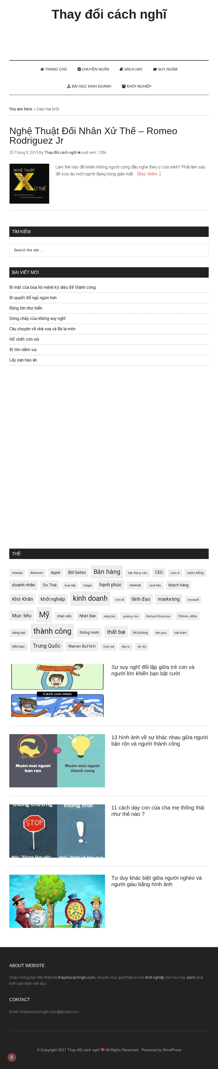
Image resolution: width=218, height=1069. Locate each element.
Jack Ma (155, 585)
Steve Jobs (187, 616)
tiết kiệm (180, 633)
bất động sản (137, 573)
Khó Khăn (22, 599)
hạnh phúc (110, 584)
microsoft (193, 600)
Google (87, 585)
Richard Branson (158, 616)
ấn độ (142, 646)
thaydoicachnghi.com (76, 977)
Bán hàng (107, 571)
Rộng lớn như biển (25, 308)
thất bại (116, 631)
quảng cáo (131, 616)
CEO (159, 572)
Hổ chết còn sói (24, 339)
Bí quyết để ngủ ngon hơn (33, 297)
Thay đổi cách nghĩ (109, 14)
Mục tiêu (21, 615)
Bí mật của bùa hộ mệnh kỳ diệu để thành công (52, 287)
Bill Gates (77, 572)
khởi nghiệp (53, 599)
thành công (52, 631)
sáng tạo (19, 633)
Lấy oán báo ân (23, 360)
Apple (55, 572)
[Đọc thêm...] (149, 173)
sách (191, 977)
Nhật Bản (87, 616)
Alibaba (17, 573)
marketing (169, 599)
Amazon (36, 573)
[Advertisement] (109, 38)
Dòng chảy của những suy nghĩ (37, 318)
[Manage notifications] (11, 1057)
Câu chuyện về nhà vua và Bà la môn (42, 328)
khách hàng (178, 585)
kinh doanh (90, 598)
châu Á (175, 573)
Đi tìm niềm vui (22, 349)
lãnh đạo (141, 599)
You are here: (21, 109)
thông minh (89, 632)
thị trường (140, 633)
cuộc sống (195, 573)
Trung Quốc (47, 646)
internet (135, 585)
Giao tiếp (70, 585)
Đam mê (108, 646)
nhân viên (64, 616)
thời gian (161, 633)
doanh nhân (23, 584)
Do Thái (50, 585)
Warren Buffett (82, 646)
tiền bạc (18, 646)
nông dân (109, 616)
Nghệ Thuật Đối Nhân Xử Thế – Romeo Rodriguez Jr (93, 135)
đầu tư (126, 646)
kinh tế (119, 600)
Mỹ (44, 614)
